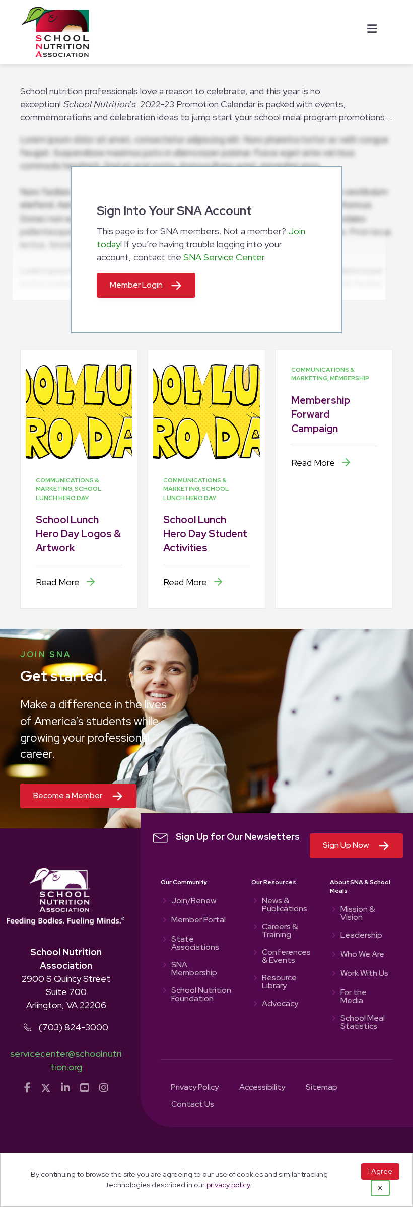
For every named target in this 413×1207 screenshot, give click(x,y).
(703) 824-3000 (73, 1027)
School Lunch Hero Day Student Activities (205, 533)
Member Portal (198, 920)
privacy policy (228, 1184)
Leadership (361, 935)
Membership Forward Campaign (320, 414)
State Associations (195, 943)
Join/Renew (193, 901)
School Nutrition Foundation (201, 995)
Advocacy (280, 1004)
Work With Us (364, 973)
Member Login (136, 284)
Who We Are (362, 954)
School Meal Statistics (362, 1022)
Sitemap (321, 1087)
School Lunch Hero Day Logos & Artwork (78, 533)
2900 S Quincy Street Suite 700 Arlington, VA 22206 (66, 992)
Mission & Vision (357, 913)
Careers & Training (280, 931)
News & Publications (284, 905)
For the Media (353, 997)
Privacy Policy (195, 1087)
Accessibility (262, 1087)
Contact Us (192, 1104)
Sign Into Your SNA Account (174, 211)
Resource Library (279, 982)
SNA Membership (194, 969)
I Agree (380, 1171)
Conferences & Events (285, 956)
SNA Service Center (223, 257)
